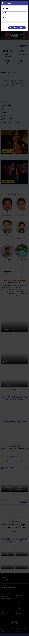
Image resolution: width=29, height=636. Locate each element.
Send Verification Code (17, 28)
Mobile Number (7, 13)
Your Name (6, 8)
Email (4, 17)
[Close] (25, 3)
